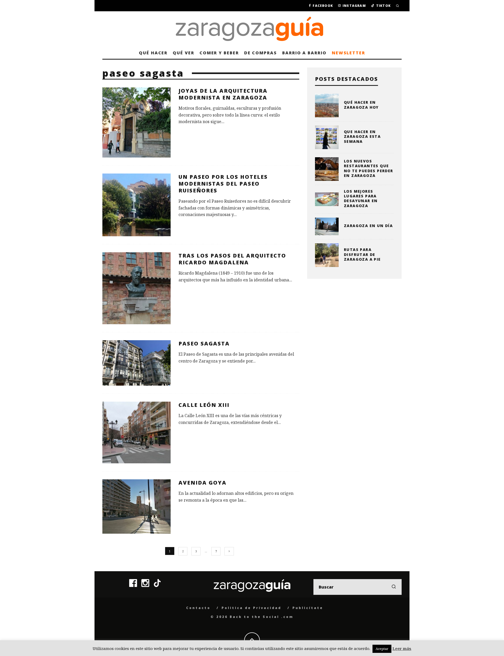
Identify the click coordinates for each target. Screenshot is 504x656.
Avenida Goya (202, 482)
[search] (394, 587)
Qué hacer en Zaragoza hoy (361, 104)
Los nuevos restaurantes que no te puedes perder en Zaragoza (368, 168)
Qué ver (183, 53)
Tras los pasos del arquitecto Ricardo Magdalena (232, 259)
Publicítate (307, 608)
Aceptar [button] (382, 648)
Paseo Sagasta (204, 343)
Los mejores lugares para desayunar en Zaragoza (361, 198)
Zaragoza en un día (368, 225)
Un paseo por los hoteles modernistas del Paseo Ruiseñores (223, 183)
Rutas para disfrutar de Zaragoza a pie (362, 254)
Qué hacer (153, 53)
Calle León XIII (203, 404)
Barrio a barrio (304, 53)
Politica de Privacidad (251, 608)
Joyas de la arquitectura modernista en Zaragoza (222, 94)
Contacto (198, 608)
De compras (260, 53)
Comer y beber (219, 53)
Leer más (401, 648)
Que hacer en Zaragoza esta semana (362, 136)
